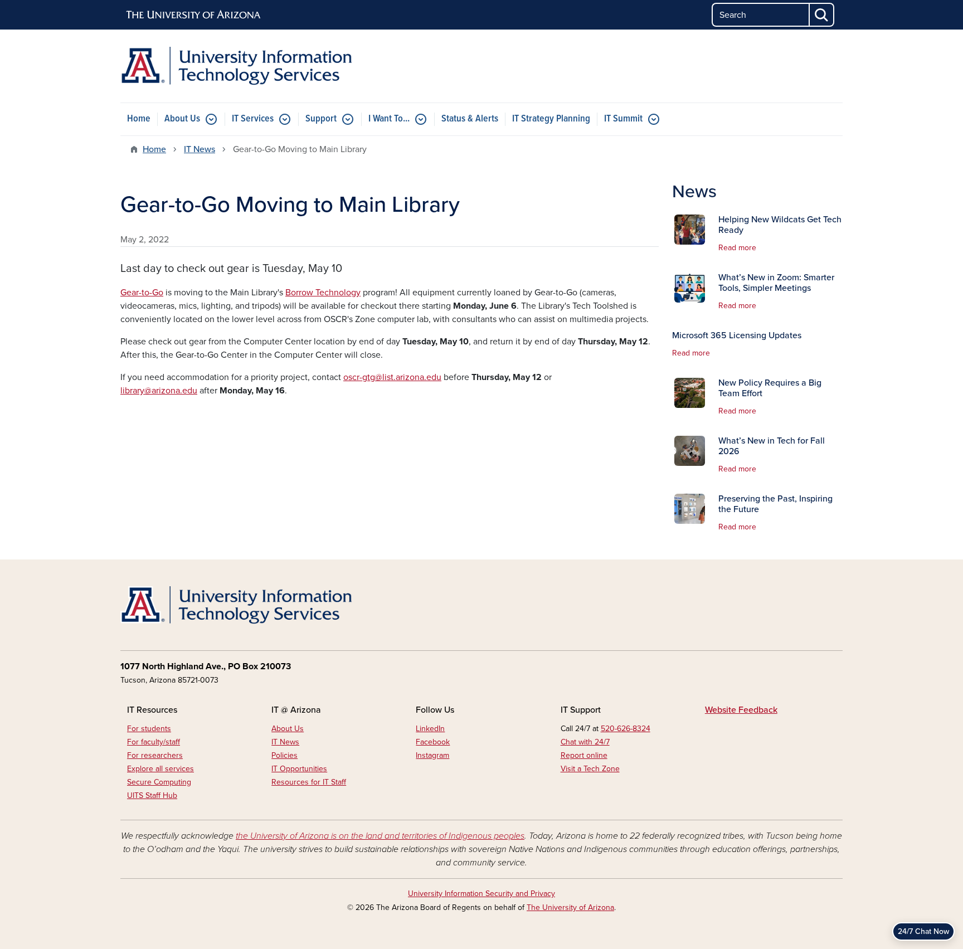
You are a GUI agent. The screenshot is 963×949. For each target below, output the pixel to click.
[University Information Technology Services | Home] (236, 66)
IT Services (253, 119)
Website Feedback (741, 710)
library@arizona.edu (158, 390)
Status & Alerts (469, 119)
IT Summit (623, 119)
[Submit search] (822, 15)
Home (138, 119)
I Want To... (389, 119)
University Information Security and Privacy (481, 893)
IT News (199, 149)
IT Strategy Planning (551, 119)
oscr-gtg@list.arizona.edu (392, 377)
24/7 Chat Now (923, 931)
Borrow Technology (323, 292)
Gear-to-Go (141, 292)
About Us (182, 119)
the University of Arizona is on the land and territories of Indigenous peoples (380, 835)
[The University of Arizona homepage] (194, 15)
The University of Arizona (570, 907)
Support (321, 119)
